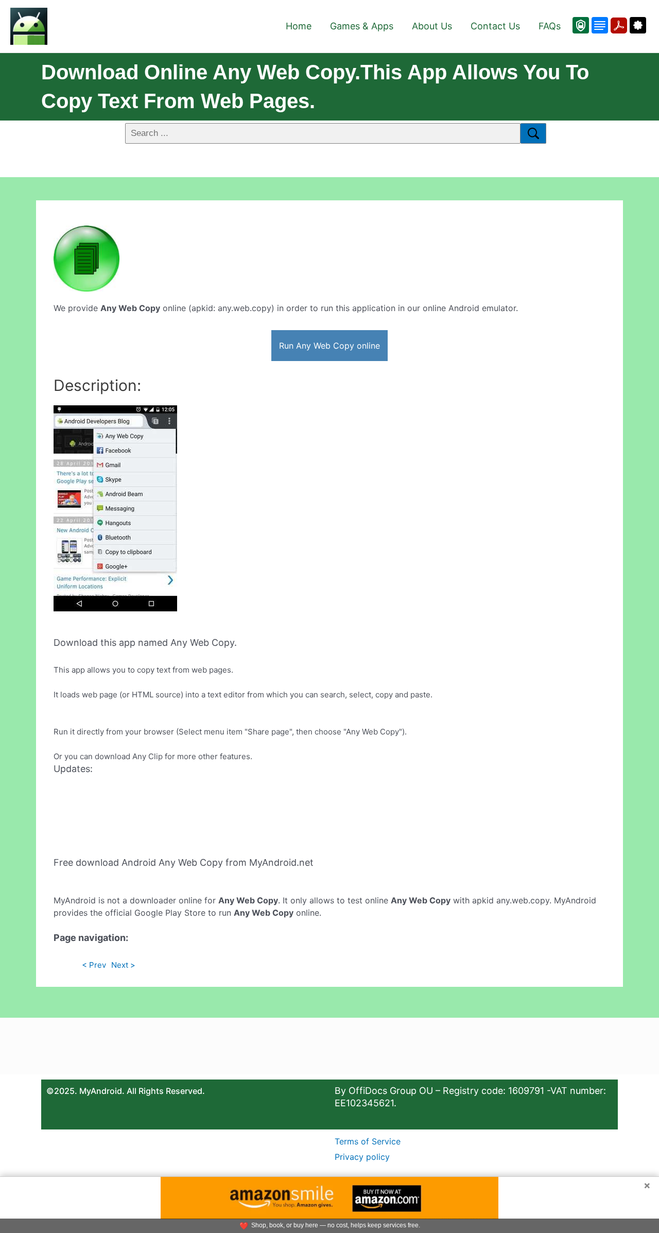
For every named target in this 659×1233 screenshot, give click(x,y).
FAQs (550, 26)
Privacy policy (362, 1157)
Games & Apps (361, 26)
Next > (123, 965)
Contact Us (495, 26)
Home (298, 26)
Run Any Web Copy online (329, 345)
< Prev (94, 965)
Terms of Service (368, 1141)
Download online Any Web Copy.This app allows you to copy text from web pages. (315, 86)
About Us (432, 26)
